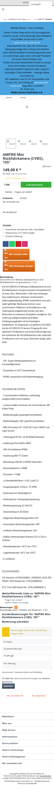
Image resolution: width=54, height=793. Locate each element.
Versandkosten (45, 776)
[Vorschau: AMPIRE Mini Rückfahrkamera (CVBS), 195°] (11, 144)
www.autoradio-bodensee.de (27, 42)
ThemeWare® (31, 783)
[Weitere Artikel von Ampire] (47, 166)
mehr (34, 282)
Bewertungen (6, 607)
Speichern (8, 686)
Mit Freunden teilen (18, 254)
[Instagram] (25, 244)
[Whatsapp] (12, 244)
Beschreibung (6, 277)
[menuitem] (5, 17)
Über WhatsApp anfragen (20, 266)
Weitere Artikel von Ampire (16, 602)
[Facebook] (6, 244)
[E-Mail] (18, 244)
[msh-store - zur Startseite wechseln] (13, 10)
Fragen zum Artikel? (23, 192)
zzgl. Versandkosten (19, 174)
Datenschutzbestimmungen (25, 678)
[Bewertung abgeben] (20, 166)
